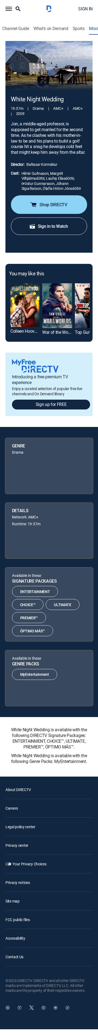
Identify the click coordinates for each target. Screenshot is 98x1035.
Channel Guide (15, 28)
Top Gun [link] (83, 332)
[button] (8, 8)
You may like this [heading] (26, 274)
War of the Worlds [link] (58, 332)
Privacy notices (17, 882)
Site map (12, 901)
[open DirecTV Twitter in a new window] (31, 1007)
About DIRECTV (18, 789)
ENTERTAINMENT (35, 591)
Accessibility (15, 938)
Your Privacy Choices (29, 863)
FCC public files (17, 919)
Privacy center (16, 845)
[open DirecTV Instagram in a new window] (43, 1007)
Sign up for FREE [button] (51, 404)
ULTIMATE (62, 604)
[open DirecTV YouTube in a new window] (55, 1007)
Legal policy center (20, 826)
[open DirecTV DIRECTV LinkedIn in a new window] (7, 1007)
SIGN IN (85, 9)
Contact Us (14, 956)
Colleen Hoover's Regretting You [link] (39, 331)
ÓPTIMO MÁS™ (32, 630)
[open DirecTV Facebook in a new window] (19, 1007)
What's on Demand (50, 28)
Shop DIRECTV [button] (53, 205)
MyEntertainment (34, 674)
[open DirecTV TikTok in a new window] (67, 1007)
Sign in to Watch (53, 226)
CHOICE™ (28, 604)
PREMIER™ (29, 617)
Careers (11, 808)
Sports (79, 28)
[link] (24, 305)
